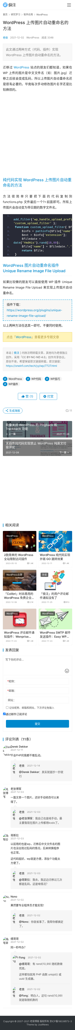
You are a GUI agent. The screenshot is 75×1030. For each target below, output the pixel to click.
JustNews (43, 1024)
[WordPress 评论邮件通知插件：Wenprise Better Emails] (19, 619)
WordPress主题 (14, 574)
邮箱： (12, 690)
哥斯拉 (15, 835)
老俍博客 (34, 1021)
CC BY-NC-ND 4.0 (33, 357)
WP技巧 (55, 378)
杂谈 (44, 574)
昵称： (12, 681)
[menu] (69, 5)
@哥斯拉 (24, 879)
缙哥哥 (15, 938)
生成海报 (14, 410)
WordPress (32, 37)
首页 (5, 14)
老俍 (5, 37)
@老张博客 (25, 818)
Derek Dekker (19, 746)
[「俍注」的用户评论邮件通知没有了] (55, 580)
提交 (37, 723)
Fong (22, 957)
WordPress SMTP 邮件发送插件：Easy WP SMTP (55, 635)
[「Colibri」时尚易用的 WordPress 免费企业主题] (19, 580)
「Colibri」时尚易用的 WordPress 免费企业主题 (19, 596)
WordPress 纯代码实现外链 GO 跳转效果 (55, 557)
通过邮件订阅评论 (16, 714)
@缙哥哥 (24, 963)
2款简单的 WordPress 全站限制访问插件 (18, 557)
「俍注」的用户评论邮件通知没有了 (54, 596)
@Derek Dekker (29, 772)
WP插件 (13, 384)
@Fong (23, 995)
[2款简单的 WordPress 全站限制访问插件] (19, 541)
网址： (12, 700)
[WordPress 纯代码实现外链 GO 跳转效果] (55, 541)
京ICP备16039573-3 (61, 1021)
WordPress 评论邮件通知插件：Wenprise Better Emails (19, 635)
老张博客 (16, 788)
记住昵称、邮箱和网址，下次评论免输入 (31, 707)
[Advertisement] (37, 133)
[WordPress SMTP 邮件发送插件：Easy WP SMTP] (55, 619)
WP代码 (36, 378)
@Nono (23, 921)
